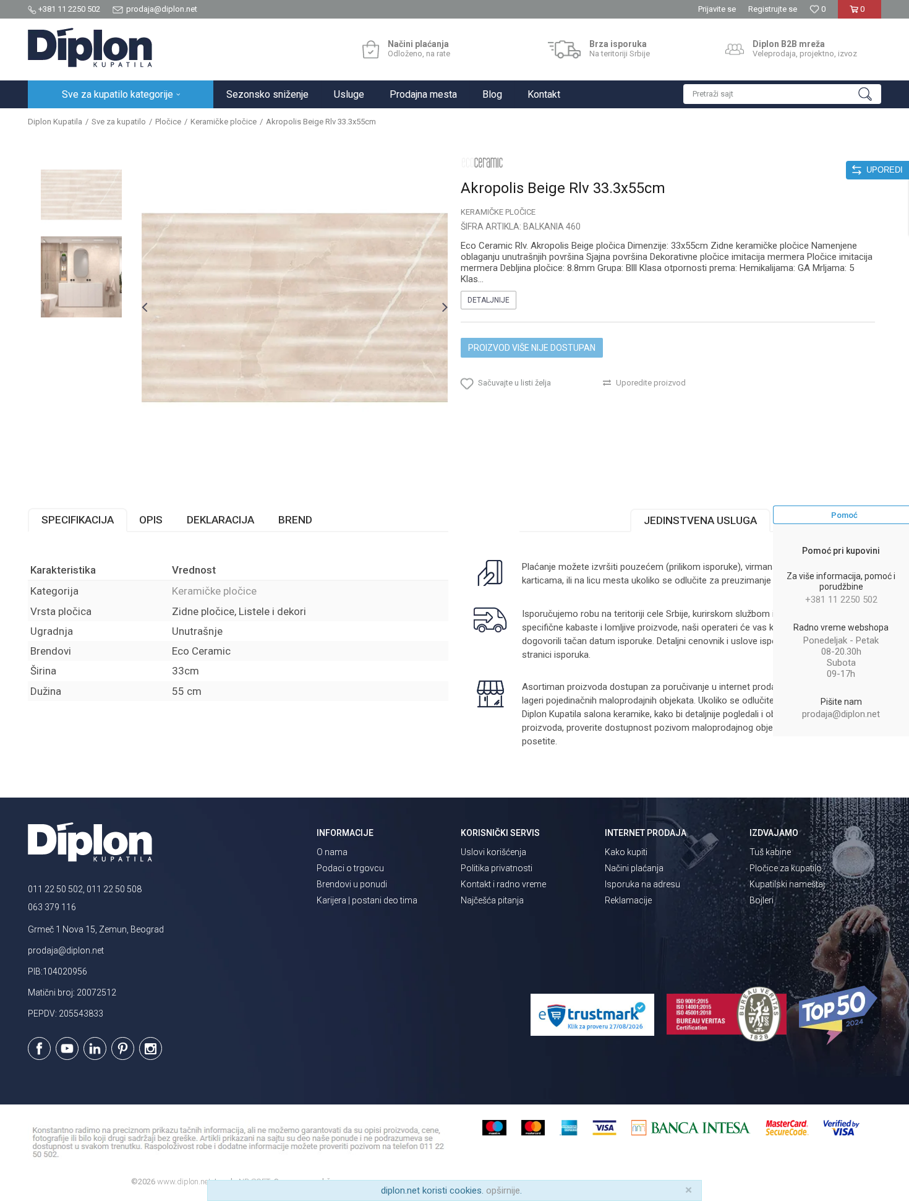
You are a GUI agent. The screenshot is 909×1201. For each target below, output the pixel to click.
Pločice (168, 121)
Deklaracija (220, 520)
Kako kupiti (626, 852)
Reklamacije (628, 900)
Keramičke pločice (223, 121)
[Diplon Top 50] (840, 1015)
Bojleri (761, 900)
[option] (81, 194)
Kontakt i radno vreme (503, 884)
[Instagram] (150, 1048)
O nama (332, 852)
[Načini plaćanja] (370, 49)
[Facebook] (39, 1048)
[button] (782, 94)
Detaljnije (488, 300)
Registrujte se (772, 9)
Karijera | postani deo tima (367, 900)
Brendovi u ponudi (352, 884)
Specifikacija (77, 520)
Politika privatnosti (496, 868)
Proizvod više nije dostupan (531, 348)
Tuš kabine (770, 852)
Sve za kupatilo (119, 121)
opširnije (503, 1190)
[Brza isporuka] (564, 49)
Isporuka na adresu (642, 884)
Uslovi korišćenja (493, 852)
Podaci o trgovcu (350, 868)
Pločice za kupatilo (785, 868)
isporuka (571, 654)
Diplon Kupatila (55, 121)
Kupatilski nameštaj (787, 884)
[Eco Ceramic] (482, 162)
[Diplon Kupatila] (90, 47)
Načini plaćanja (634, 868)
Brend (295, 520)
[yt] (67, 1048)
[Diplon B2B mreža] (734, 49)
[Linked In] (94, 1048)
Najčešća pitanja (492, 900)
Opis (151, 520)
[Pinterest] (122, 1048)
